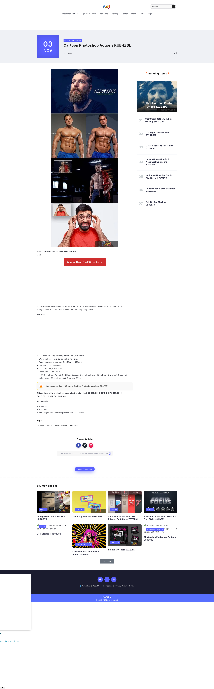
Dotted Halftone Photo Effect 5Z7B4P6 (157, 105)
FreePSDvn (107, 597)
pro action (74, 425)
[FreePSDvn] (106, 6)
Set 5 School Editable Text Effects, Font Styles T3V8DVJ (123, 517)
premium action (61, 425)
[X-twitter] (107, 579)
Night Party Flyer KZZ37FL (121, 550)
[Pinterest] (100, 579)
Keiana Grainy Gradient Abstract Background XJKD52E (157, 162)
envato (49, 425)
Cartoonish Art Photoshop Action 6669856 (85, 552)
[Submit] (173, 6)
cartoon (41, 425)
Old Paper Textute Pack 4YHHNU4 (157, 133)
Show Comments (85, 469)
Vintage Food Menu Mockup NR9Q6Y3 (51, 517)
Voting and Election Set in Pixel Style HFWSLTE (159, 176)
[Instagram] (113, 579)
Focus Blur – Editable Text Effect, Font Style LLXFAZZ (160, 517)
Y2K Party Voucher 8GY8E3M (87, 516)
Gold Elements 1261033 (49, 534)
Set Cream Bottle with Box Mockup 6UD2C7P (158, 120)
